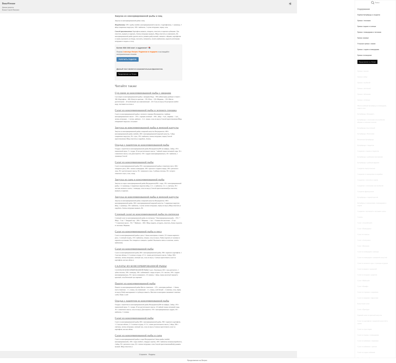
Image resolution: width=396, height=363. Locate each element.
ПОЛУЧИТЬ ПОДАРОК (128, 59)
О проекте (143, 354)
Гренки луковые (363, 38)
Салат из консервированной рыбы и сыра (138, 335)
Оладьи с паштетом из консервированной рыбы (142, 144)
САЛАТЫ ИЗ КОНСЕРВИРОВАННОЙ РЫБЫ (141, 266)
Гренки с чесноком (364, 20)
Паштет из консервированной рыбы (135, 283)
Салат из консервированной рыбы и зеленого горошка (146, 110)
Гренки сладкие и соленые (366, 26)
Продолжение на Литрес (367, 62)
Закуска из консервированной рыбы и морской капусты (147, 127)
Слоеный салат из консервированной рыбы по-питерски (147, 214)
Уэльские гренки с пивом (366, 43)
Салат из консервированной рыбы (134, 162)
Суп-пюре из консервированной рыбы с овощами (143, 92)
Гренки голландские (364, 55)
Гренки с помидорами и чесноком (369, 32)
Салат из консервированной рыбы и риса (138, 231)
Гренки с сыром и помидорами (368, 49)
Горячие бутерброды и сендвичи (368, 15)
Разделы (152, 354)
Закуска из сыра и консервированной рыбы (139, 179)
